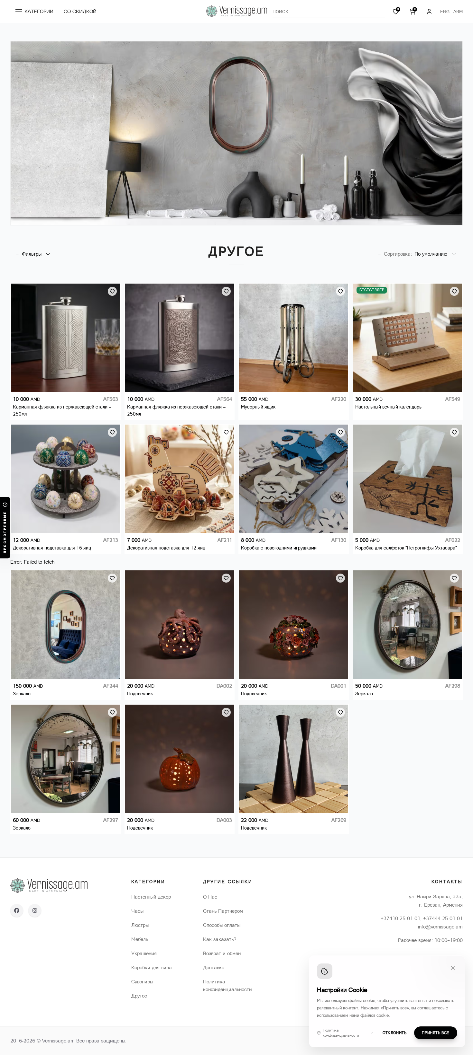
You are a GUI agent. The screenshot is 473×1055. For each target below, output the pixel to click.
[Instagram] (34, 910)
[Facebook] (16, 910)
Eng (445, 11)
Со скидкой (80, 11)
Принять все (436, 1033)
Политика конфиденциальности (341, 1033)
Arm (458, 11)
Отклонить (394, 1033)
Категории (36, 12)
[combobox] (328, 11)
